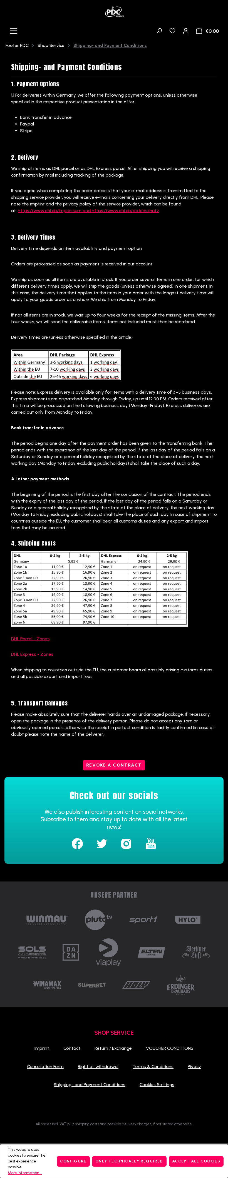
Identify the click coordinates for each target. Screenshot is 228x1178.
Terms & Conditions (153, 1066)
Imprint (41, 1048)
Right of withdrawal (98, 1066)
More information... (25, 1173)
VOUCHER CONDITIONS (170, 1048)
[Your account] (185, 30)
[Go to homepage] (114, 10)
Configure (73, 1161)
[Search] (159, 30)
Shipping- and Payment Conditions (89, 1084)
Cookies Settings (157, 1084)
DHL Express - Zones (32, 654)
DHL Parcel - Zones (30, 638)
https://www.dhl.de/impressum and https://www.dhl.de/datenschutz (88, 210)
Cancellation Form (45, 1066)
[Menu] (14, 31)
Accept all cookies (196, 1161)
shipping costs (87, 1124)
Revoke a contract (114, 765)
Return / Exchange (113, 1048)
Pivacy (194, 1066)
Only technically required (129, 1161)
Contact (71, 1048)
